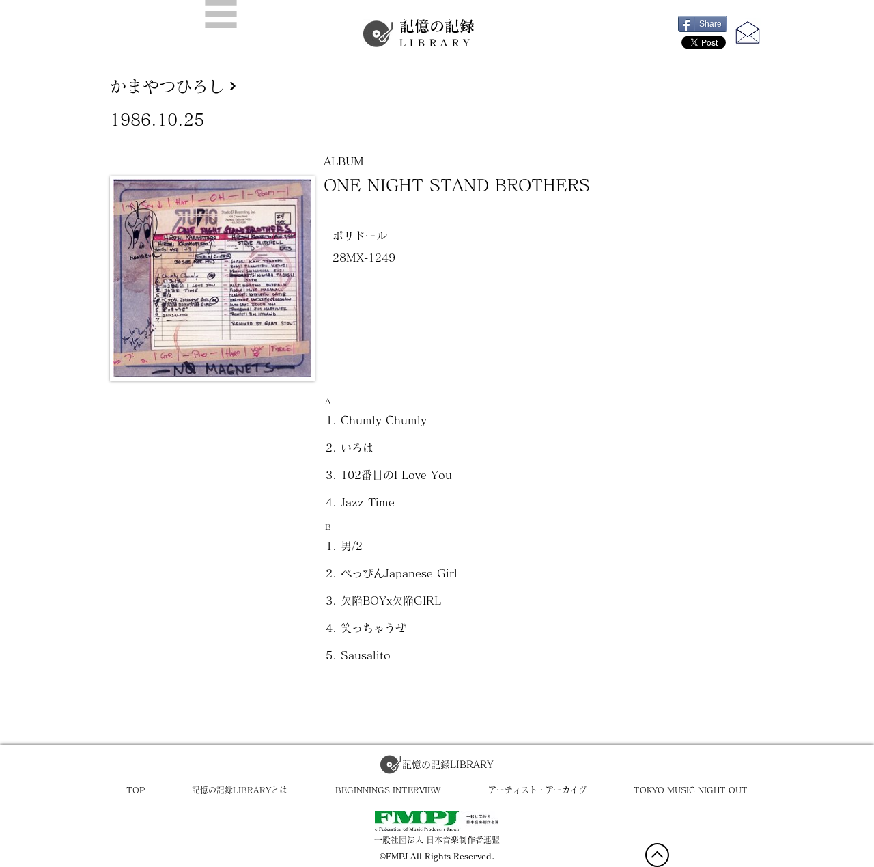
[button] (221, 14)
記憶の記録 (437, 33)
